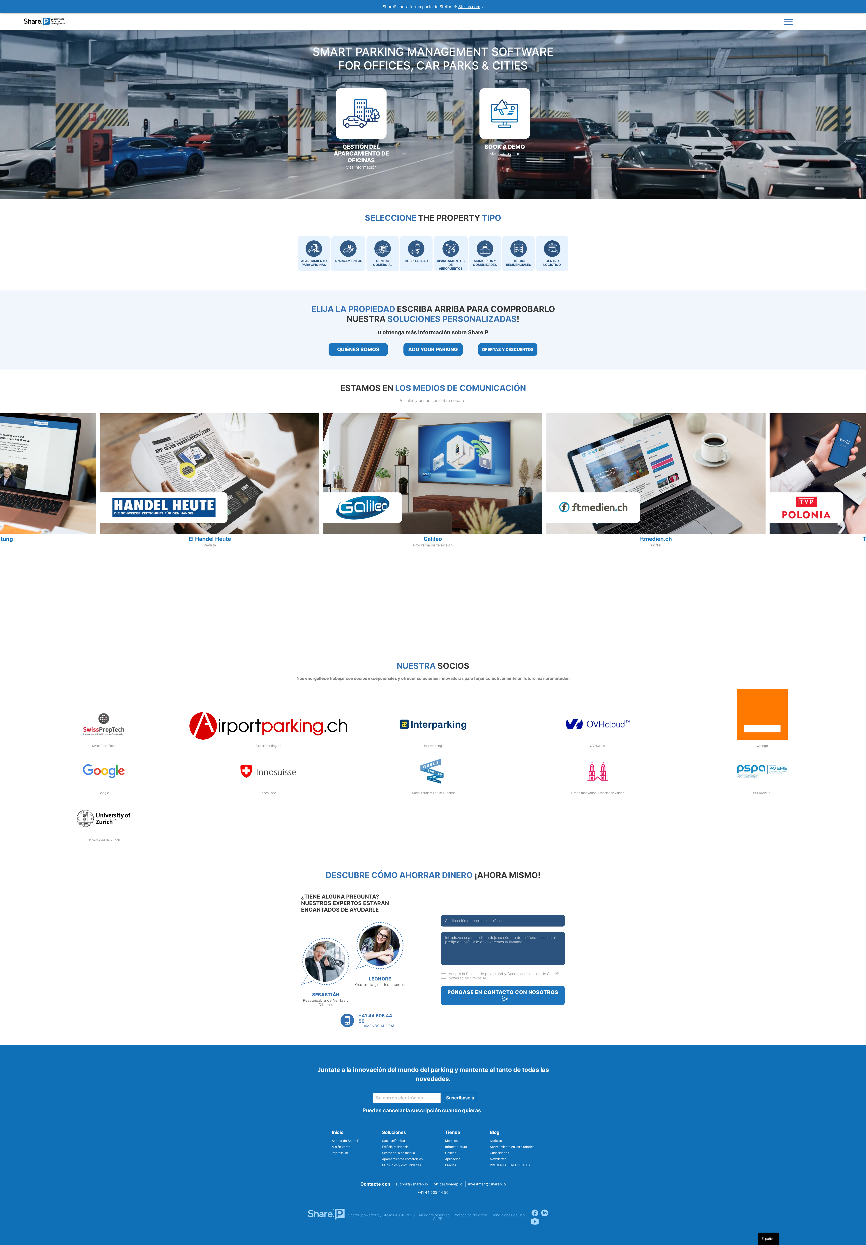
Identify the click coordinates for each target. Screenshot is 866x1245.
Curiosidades (499, 1153)
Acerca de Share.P (345, 1141)
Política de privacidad (484, 973)
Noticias (496, 1141)
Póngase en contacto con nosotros (502, 992)
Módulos (451, 1141)
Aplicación (452, 1159)
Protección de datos (471, 1215)
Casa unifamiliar (393, 1141)
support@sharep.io (412, 1184)
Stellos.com (469, 6)
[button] (361, 129)
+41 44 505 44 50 (433, 1192)
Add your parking (433, 349)
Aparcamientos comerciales (402, 1159)
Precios (450, 1165)
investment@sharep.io (487, 1184)
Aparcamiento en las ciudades (512, 1147)
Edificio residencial (395, 1147)
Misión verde (341, 1147)
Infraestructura (456, 1147)
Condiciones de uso (524, 973)
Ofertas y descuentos (508, 349)
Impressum (340, 1153)
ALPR (437, 1218)
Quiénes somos (358, 349)
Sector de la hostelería (398, 1153)
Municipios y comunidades (401, 1165)
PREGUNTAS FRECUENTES (510, 1165)
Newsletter (498, 1159)
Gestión (450, 1153)
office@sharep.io (448, 1184)
